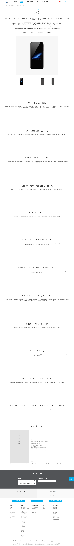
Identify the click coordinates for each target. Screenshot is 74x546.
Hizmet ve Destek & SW (35, 505)
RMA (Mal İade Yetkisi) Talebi (35, 509)
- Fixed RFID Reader (23, 517)
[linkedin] (58, 519)
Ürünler (9, 5)
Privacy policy (41, 540)
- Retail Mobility (23, 531)
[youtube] (56, 519)
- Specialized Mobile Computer (25, 513)
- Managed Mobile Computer (24, 511)
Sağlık (10, 517)
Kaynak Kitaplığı (55, 512)
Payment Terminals (23, 527)
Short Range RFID (19, 5)
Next (61, 81)
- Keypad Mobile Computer (24, 512)
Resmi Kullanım (12, 513)
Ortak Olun (43, 508)
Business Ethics (55, 509)
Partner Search (44, 509)
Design (24, 32)
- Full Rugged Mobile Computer (25, 508)
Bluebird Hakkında (56, 505)
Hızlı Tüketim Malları (12, 512)
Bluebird (48, 541)
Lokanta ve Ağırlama (12, 511)
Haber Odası (55, 511)
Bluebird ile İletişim (56, 517)
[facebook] (54, 519)
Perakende (11, 507)
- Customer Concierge (23, 534)
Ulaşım (10, 508)
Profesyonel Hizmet (12, 516)
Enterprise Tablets (23, 522)
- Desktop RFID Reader (24, 518)
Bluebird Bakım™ (34, 508)
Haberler (25, 540)
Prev (13, 81)
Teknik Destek (33, 511)
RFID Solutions (13, 5)
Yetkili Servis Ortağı (34, 512)
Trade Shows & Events (56, 513)
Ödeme (11, 518)
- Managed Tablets (23, 525)
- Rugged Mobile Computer (24, 509)
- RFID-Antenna (23, 521)
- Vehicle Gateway (23, 536)
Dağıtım (11, 509)
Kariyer (54, 516)
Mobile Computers (23, 507)
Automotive (22, 535)
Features (31, 32)
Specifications (40, 32)
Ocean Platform (44, 511)
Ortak (43, 505)
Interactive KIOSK (23, 532)
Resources (49, 32)
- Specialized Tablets (23, 526)
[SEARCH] (68, 1)
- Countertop (22, 530)
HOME (6, 5)
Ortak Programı (44, 507)
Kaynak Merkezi (31, 540)
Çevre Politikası (55, 508)
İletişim (36, 540)
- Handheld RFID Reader (24, 516)
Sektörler (11, 505)
